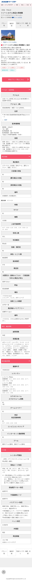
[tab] (4, 24)
